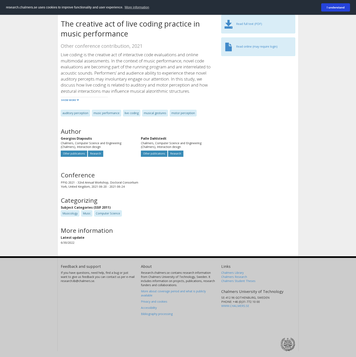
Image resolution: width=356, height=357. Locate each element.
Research (95, 153)
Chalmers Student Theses (238, 281)
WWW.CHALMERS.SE (235, 306)
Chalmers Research (234, 277)
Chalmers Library (232, 273)
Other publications (74, 153)
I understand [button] (336, 7)
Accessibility (149, 308)
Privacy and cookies (154, 301)
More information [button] (137, 7)
